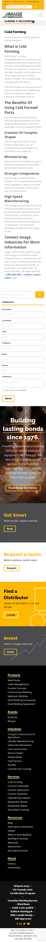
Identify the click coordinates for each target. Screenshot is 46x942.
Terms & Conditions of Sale (21, 930)
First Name (6, 309)
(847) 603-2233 (14, 274)
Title (4, 332)
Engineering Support (19, 797)
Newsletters (14, 846)
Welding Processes (18, 838)
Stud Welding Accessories (22, 700)
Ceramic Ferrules (17, 688)
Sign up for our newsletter (16, 390)
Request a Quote (22, 554)
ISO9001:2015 (21, 886)
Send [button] (8, 398)
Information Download (20, 826)
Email (4, 354)
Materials (13, 842)
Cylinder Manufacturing (21, 741)
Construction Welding (20, 692)
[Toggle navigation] (40, 15)
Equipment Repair (18, 805)
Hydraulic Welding (18, 696)
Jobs (5, 4)
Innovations (14, 867)
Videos (11, 830)
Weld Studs (14, 680)
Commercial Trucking (19, 768)
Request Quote (18, 1)
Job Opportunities (18, 850)
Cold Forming (15, 781)
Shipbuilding (15, 757)
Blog (10, 822)
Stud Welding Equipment (21, 703)
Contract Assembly (18, 785)
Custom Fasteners (18, 793)
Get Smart (15, 515)
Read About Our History (23, 487)
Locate (11, 615)
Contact (7, 1)
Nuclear (12, 764)
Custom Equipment (18, 789)
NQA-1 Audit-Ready (21, 915)
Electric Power (15, 753)
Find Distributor (33, 1)
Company (6, 343)
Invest (11, 638)
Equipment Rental (17, 801)
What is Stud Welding (19, 834)
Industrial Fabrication (20, 745)
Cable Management (18, 684)
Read (10, 528)
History (12, 863)
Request (11, 568)
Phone (5, 365)
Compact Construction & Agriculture (21, 736)
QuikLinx (12, 717)
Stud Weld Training (18, 809)
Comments (6, 377)
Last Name (6, 321)
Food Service (15, 760)
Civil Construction (17, 749)
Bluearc (12, 721)
